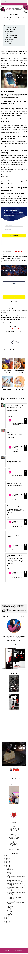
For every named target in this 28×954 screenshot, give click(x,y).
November (9, 869)
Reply (8, 412)
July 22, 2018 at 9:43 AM (17, 532)
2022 (7, 861)
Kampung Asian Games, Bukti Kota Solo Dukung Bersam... (15, 890)
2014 (7, 920)
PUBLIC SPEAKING (14, 843)
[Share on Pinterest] (8, 350)
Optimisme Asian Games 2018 (13, 880)
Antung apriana (11, 555)
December (9, 868)
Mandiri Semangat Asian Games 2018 (15, 881)
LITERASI (14, 836)
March (8, 911)
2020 (7, 864)
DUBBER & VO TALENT (14, 829)
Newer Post (5, 616)
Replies (10, 416)
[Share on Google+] (14, 350)
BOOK (14, 826)
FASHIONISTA (14, 832)
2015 (7, 918)
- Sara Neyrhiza (19, 950)
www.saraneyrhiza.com (16, 640)
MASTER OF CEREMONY (14, 837)
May (8, 908)
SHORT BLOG (14, 847)
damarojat (9, 483)
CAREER (14, 827)
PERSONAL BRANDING (14, 840)
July (8, 875)
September (9, 872)
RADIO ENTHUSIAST (14, 844)
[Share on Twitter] (5, 350)
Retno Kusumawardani (13, 431)
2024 (7, 858)
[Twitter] (12, 778)
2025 (7, 857)
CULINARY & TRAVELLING (14, 828)
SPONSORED (14, 15)
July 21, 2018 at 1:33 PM (18, 483)
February (9, 913)
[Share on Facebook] (2, 350)
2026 (7, 855)
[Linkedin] (19, 778)
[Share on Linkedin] (11, 350)
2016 (7, 917)
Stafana (9, 532)
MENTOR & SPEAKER (14, 838)
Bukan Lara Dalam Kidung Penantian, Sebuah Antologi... (14, 900)
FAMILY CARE (14, 830)
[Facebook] (8, 778)
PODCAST (14, 841)
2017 (7, 915)
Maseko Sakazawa (12, 458)
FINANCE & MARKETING (14, 833)
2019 (7, 865)
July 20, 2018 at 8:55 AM (18, 405)
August (8, 873)
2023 (7, 859)
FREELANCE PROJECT (14, 834)
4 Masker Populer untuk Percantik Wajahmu (16, 879)
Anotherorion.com (12, 506)
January (9, 914)
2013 (7, 921)
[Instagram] (15, 778)
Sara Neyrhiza (15, 419)
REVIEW (14, 845)
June (8, 907)
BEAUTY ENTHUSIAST (14, 823)
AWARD (14, 822)
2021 (7, 862)
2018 (7, 866)
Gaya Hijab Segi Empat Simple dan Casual (16, 885)
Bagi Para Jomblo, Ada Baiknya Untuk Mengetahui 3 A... (15, 884)
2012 (7, 922)
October (9, 871)
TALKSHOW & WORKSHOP (14, 849)
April (8, 910)
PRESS (14, 842)
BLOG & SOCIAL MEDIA (14, 825)
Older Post (22, 616)
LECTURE (14, 835)
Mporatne (9, 405)
